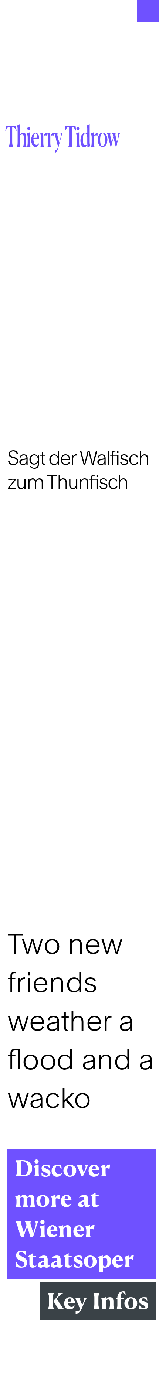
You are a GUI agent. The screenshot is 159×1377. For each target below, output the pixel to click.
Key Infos (98, 1300)
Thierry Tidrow (62, 136)
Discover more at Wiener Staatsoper (74, 1213)
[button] (148, 11)
